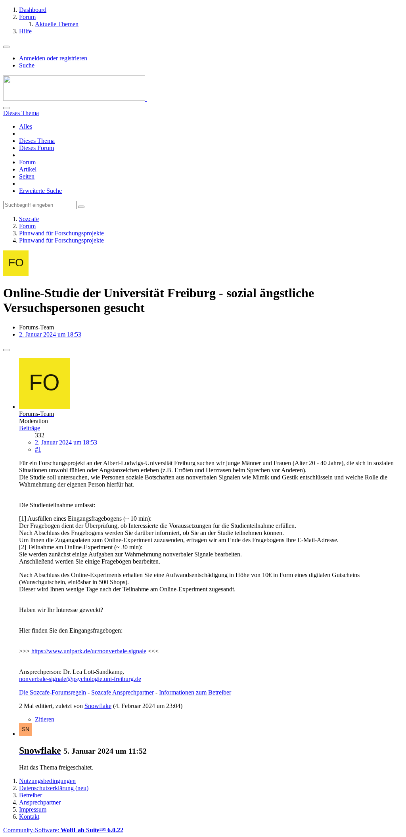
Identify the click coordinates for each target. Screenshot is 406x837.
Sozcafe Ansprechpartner (122, 692)
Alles (25, 126)
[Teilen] (6, 350)
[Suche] (6, 108)
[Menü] (6, 47)
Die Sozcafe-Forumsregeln (52, 692)
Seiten (26, 176)
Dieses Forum (36, 147)
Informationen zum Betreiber (195, 692)
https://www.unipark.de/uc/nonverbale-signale (88, 651)
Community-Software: (63, 830)
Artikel (27, 169)
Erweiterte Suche (40, 190)
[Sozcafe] (75, 98)
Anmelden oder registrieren (53, 58)
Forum (27, 162)
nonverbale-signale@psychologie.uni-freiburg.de (80, 678)
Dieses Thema (37, 140)
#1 (38, 449)
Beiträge (29, 428)
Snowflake (97, 705)
